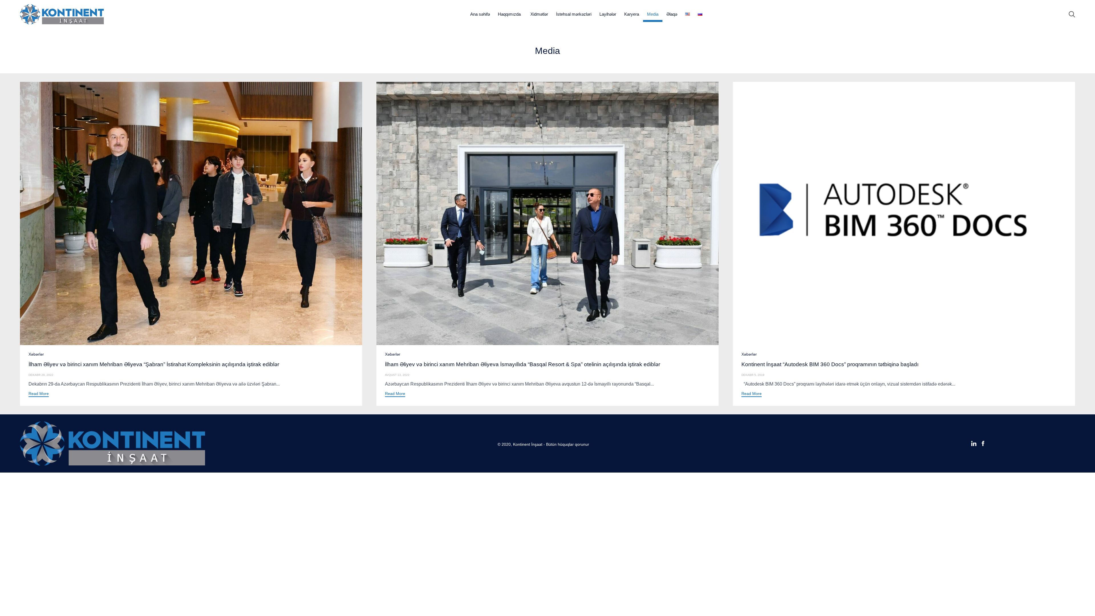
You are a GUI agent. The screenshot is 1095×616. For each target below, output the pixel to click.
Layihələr (607, 14)
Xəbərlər (36, 354)
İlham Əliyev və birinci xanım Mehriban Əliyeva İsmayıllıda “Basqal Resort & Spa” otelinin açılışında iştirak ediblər (522, 364)
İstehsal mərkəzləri (573, 14)
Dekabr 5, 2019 (753, 374)
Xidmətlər (539, 14)
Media (652, 14)
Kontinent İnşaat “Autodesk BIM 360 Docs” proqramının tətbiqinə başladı (829, 364)
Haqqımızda (509, 14)
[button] (39, 394)
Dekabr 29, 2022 (41, 374)
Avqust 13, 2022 (397, 374)
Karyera (631, 14)
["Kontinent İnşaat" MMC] (62, 14)
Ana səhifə (480, 14)
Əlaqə (671, 14)
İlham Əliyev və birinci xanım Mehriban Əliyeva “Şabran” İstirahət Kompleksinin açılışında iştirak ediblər (154, 364)
